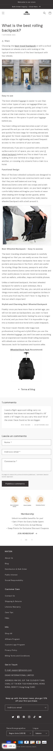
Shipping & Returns (13, 601)
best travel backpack (25, 46)
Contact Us (10, 596)
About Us (9, 558)
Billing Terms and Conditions (17, 656)
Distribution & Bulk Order (16, 569)
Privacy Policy (11, 650)
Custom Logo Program (15, 645)
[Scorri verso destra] (32, 539)
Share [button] (7, 41)
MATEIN (23, 746)
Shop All (8, 633)
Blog (7, 563)
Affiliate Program (12, 639)
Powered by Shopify (30, 746)
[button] (3, 13)
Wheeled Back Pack (20, 349)
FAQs (7, 618)
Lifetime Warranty (13, 607)
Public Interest (11, 575)
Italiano (38, 733)
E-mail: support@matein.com (18, 670)
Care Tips (9, 612)
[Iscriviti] (45, 708)
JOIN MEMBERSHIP (26, 533)
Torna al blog (28, 389)
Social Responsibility (14, 580)
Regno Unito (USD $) (17, 733)
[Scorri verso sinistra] (21, 539)
